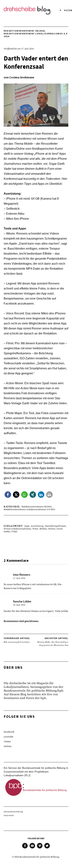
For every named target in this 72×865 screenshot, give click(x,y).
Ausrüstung (37, 525)
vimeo (7, 741)
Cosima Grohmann (21, 77)
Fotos (35, 528)
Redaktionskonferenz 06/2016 (24, 30)
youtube (8, 736)
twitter (8, 746)
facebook (9, 731)
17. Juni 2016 (27, 48)
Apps (27, 525)
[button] (8, 494)
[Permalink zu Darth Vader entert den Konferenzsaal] (36, 125)
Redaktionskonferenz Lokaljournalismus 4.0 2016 (35, 35)
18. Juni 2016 (19, 605)
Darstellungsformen (55, 525)
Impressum (9, 815)
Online (51, 528)
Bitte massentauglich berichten (17, 640)
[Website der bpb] (36, 796)
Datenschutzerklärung (13, 811)
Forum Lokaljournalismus (17, 528)
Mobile (43, 528)
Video (14, 531)
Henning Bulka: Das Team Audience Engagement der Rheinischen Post (52, 641)
